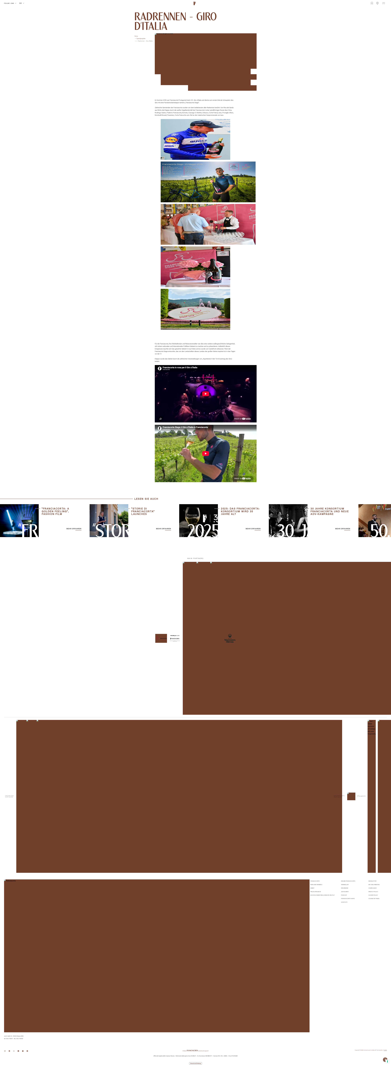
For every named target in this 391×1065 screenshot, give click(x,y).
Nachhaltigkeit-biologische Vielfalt (322, 895)
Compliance (372, 888)
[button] (208, 139)
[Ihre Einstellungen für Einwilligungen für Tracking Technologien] (387, 1061)
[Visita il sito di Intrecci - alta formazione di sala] (361, 796)
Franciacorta (315, 881)
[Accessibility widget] (385, 1059)
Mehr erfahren (73, 529)
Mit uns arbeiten (373, 884)
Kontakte (344, 902)
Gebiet (312, 888)
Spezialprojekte (315, 891)
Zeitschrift (345, 891)
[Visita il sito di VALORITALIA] (189, 796)
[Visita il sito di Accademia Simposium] (351, 796)
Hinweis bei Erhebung (195, 1063)
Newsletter (372, 881)
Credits (385, 1050)
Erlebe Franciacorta (348, 881)
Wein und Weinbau (316, 884)
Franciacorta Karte (348, 898)
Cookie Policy (373, 895)
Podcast (344, 895)
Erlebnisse (344, 888)
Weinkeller (345, 884)
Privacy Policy (373, 891)
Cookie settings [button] (373, 898)
